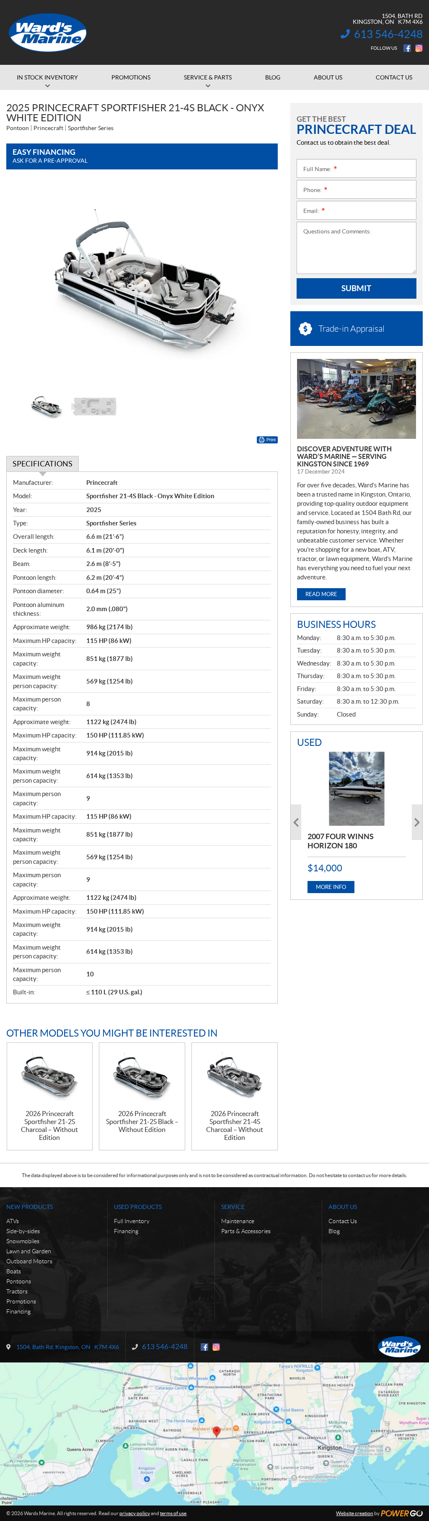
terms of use (173, 1513)
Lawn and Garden (28, 1251)
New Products (29, 1206)
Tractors (17, 1291)
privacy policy (134, 1513)
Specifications (42, 463)
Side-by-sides (23, 1231)
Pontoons (18, 1281)
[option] (142, 283)
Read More (321, 594)
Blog (334, 1231)
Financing (18, 1311)
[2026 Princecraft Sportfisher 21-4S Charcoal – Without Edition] (234, 1076)
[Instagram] (419, 48)
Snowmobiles (22, 1241)
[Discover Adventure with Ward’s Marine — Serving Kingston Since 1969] (356, 399)
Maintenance (237, 1221)
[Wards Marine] (48, 33)
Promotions (21, 1301)
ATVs (12, 1221)
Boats (13, 1271)
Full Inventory (132, 1221)
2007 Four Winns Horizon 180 (341, 841)
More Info (331, 887)
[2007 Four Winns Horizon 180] (357, 788)
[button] (23, 283)
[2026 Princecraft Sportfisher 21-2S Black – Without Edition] (142, 1076)
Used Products (138, 1206)
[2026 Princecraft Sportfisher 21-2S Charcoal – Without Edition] (49, 1076)
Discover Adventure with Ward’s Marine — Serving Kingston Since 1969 (344, 456)
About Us (342, 1206)
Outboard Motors (29, 1261)
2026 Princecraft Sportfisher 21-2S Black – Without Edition (142, 1121)
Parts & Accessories (246, 1231)
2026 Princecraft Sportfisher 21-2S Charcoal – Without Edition (49, 1125)
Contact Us (342, 1221)
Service (233, 1206)
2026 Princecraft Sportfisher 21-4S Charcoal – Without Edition (234, 1125)
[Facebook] (407, 48)
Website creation (354, 1513)
